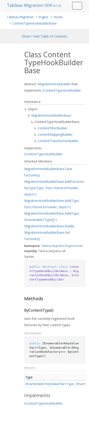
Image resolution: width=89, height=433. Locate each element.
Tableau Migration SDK (30, 5)
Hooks (58, 17)
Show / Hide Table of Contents (44, 36)
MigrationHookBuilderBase (51, 115)
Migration (58, 246)
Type (70, 384)
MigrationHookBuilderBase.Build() (49, 226)
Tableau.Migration (20, 17)
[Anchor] (21, 298)
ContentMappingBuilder (55, 134)
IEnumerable (34, 384)
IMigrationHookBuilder (54, 84)
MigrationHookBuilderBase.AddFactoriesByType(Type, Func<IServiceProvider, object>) (54, 187)
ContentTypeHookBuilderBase (34, 23)
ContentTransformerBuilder (58, 141)
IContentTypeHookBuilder (61, 90)
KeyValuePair (55, 384)
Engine (43, 17)
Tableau (46, 246)
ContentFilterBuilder (52, 128)
